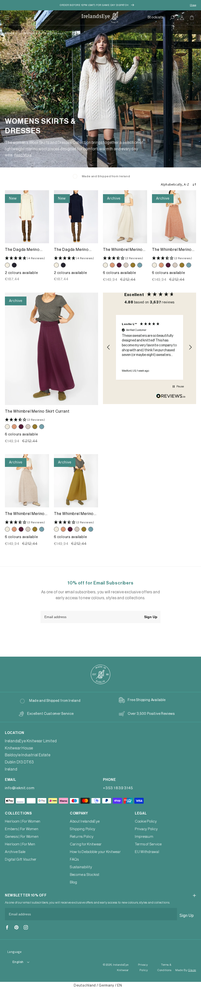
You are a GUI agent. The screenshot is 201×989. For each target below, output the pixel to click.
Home (9, 33)
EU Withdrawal (147, 852)
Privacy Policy (146, 829)
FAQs (74, 859)
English (18, 961)
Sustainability (81, 867)
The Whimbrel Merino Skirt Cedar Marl (172, 250)
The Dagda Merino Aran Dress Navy (71, 250)
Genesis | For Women (21, 837)
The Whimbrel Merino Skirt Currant (37, 411)
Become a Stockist (85, 875)
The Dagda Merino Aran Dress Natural (22, 250)
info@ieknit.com (19, 788)
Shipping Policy (82, 829)
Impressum (144, 837)
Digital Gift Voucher (21, 859)
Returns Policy (82, 837)
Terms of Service (148, 844)
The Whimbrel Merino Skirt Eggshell (25, 514)
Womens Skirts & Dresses (43, 33)
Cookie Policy (146, 821)
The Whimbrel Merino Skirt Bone (123, 250)
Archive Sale (15, 852)
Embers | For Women (21, 829)
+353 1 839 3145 (118, 788)
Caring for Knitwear (86, 844)
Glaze (192, 970)
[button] (7, 18)
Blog (73, 882)
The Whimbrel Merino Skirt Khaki (74, 514)
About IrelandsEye (85, 821)
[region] (149, 347)
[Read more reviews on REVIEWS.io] (171, 397)
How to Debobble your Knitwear (95, 852)
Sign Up (150, 617)
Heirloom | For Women (22, 821)
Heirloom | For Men (20, 844)
